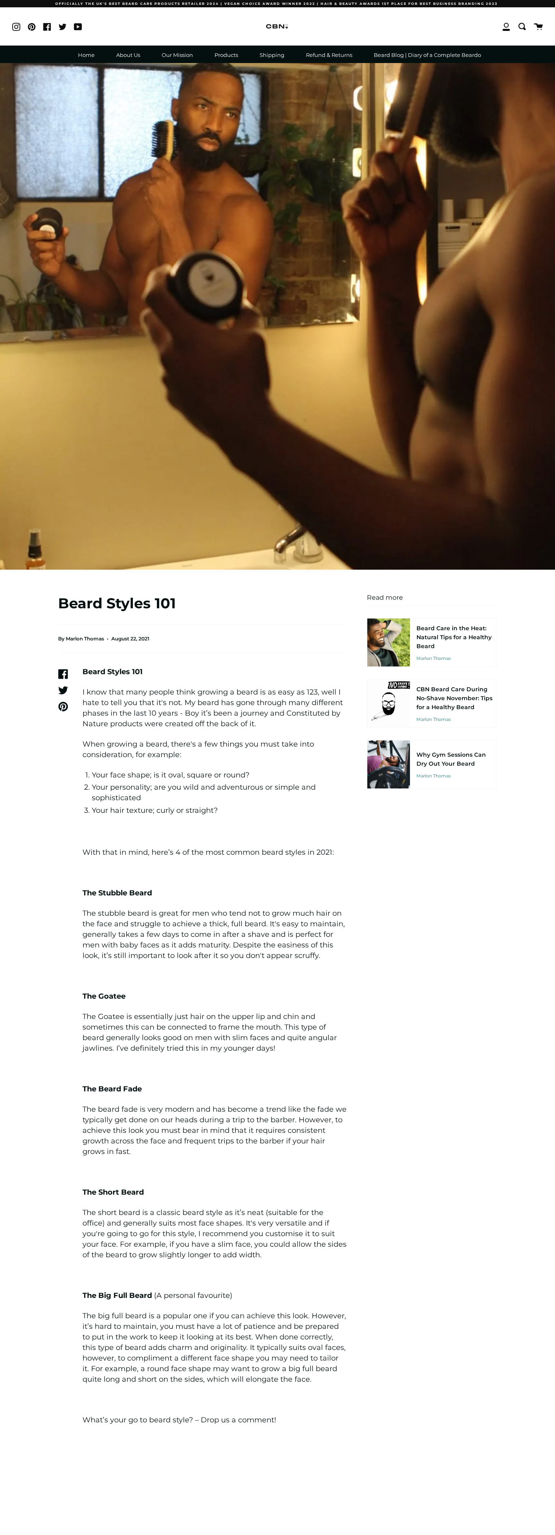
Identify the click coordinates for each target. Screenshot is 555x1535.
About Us (128, 55)
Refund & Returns (329, 55)
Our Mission (177, 55)
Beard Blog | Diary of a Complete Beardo (427, 55)
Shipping (272, 55)
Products (226, 55)
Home (86, 55)
